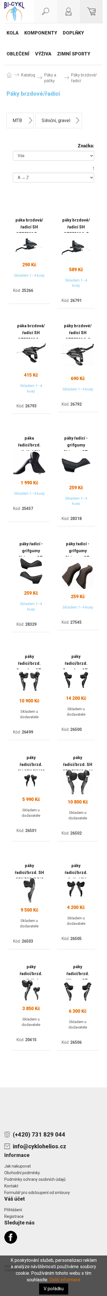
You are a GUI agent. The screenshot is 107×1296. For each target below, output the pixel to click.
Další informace (64, 1279)
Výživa (43, 54)
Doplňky (73, 33)
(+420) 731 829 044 (39, 1134)
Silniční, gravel (56, 120)
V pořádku (54, 1288)
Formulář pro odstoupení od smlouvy (37, 1192)
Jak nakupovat (17, 1166)
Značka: (86, 146)
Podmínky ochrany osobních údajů (35, 1179)
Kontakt (11, 1186)
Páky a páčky (50, 78)
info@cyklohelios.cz (39, 1146)
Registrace (14, 1216)
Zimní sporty (73, 54)
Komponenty (40, 33)
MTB (17, 120)
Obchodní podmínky (22, 1172)
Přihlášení (13, 1210)
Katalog (28, 75)
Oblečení (18, 54)
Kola (13, 33)
